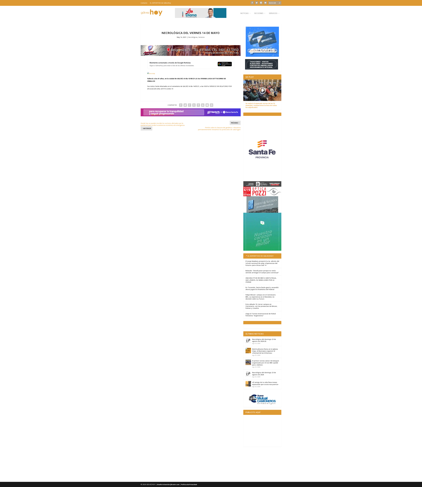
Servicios (273, 13)
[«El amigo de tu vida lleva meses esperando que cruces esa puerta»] (248, 384)
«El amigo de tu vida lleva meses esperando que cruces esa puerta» (265, 383)
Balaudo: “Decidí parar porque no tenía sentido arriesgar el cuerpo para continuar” (262, 272)
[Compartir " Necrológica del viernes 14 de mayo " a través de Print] (211, 105)
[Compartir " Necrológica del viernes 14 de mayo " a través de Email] (207, 105)
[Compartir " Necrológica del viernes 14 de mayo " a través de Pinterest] (198, 105)
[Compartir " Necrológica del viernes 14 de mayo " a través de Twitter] (185, 105)
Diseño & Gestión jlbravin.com (168, 484)
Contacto (144, 3)
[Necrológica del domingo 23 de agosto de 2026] (248, 374)
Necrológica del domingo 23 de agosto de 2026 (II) (264, 340)
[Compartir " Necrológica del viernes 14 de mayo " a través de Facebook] (181, 105)
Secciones (258, 13)
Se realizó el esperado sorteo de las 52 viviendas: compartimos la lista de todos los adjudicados (261, 105)
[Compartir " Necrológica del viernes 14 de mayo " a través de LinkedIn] (203, 105)
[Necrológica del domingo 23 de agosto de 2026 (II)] (248, 340)
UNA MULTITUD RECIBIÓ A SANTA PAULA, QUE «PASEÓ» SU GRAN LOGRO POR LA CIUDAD (261, 280)
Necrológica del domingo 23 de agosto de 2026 (264, 373)
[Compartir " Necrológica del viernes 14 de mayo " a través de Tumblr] (194, 105)
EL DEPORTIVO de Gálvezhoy (160, 3)
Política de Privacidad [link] (189, 484)
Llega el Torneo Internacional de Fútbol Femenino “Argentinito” (261, 315)
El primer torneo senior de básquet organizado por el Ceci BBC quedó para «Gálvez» (265, 363)
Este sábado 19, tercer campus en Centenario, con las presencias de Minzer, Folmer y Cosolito (261, 306)
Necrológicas (192, 37)
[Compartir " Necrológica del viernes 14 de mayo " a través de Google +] (189, 105)
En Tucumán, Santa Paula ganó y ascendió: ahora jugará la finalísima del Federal (262, 288)
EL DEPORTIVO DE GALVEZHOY (261, 256)
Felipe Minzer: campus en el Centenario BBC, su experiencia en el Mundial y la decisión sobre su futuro (261, 297)
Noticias (244, 13)
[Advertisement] (262, 431)
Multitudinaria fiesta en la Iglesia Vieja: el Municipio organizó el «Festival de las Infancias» (265, 351)
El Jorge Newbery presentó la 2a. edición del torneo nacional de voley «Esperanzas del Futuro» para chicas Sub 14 (262, 263)
